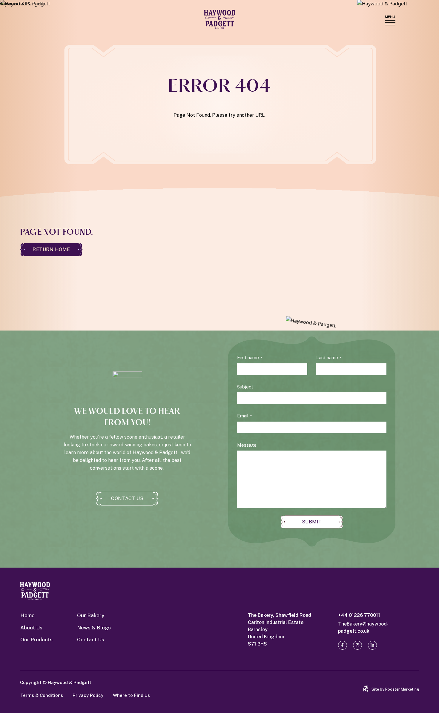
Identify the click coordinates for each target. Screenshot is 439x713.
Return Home (51, 249)
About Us (31, 628)
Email (244, 415)
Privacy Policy (88, 695)
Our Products (36, 640)
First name (249, 357)
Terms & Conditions (41, 695)
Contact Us (127, 498)
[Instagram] (357, 645)
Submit (312, 522)
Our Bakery (90, 615)
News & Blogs (94, 628)
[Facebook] (342, 645)
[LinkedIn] (372, 645)
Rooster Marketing (402, 689)
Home (27, 615)
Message (247, 445)
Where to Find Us (131, 695)
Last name (328, 357)
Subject (245, 386)
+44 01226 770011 (359, 615)
